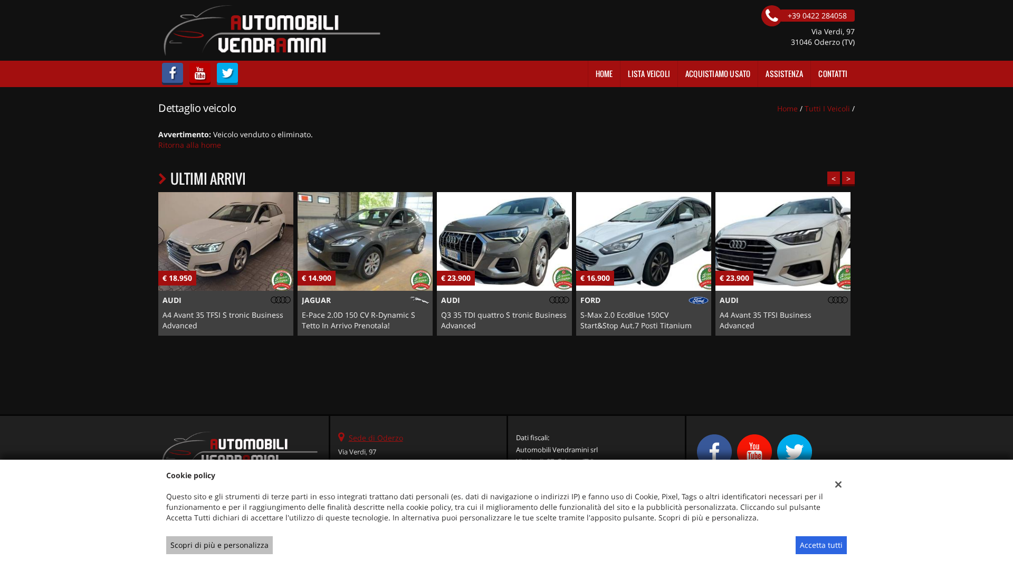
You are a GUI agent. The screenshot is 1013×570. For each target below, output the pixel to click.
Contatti (832, 73)
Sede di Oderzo (376, 438)
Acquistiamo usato (717, 73)
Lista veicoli (649, 73)
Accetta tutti (821, 545)
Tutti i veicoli (827, 108)
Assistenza (784, 73)
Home (604, 73)
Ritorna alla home (189, 145)
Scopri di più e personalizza (219, 545)
